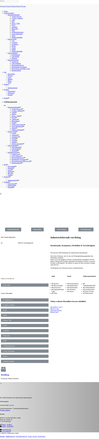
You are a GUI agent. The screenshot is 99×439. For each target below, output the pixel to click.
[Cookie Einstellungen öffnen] (4, 436)
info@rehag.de (6, 429)
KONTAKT (41, 436)
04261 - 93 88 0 (7, 424)
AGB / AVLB (32, 436)
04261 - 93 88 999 (7, 426)
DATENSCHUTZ (21, 436)
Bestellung (5, 375)
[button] (13, 229)
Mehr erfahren (5, 410)
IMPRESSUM (10, 436)
